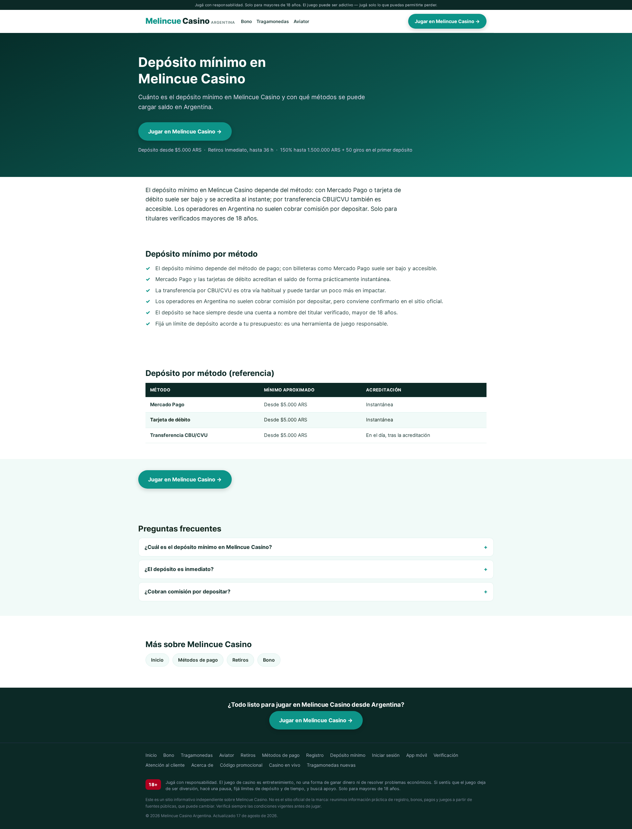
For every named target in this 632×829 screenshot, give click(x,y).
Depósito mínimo (347, 755)
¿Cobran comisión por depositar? (187, 591)
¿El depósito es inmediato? (179, 569)
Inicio (157, 660)
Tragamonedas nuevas (331, 765)
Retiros (240, 660)
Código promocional (241, 765)
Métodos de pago (198, 660)
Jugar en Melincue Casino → (447, 21)
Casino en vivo (284, 765)
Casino (190, 21)
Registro (315, 755)
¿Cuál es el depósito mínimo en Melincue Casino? (208, 547)
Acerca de (202, 765)
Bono (246, 21)
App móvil (416, 755)
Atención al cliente (165, 765)
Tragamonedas (272, 21)
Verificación (446, 755)
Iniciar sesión (386, 755)
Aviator (301, 21)
